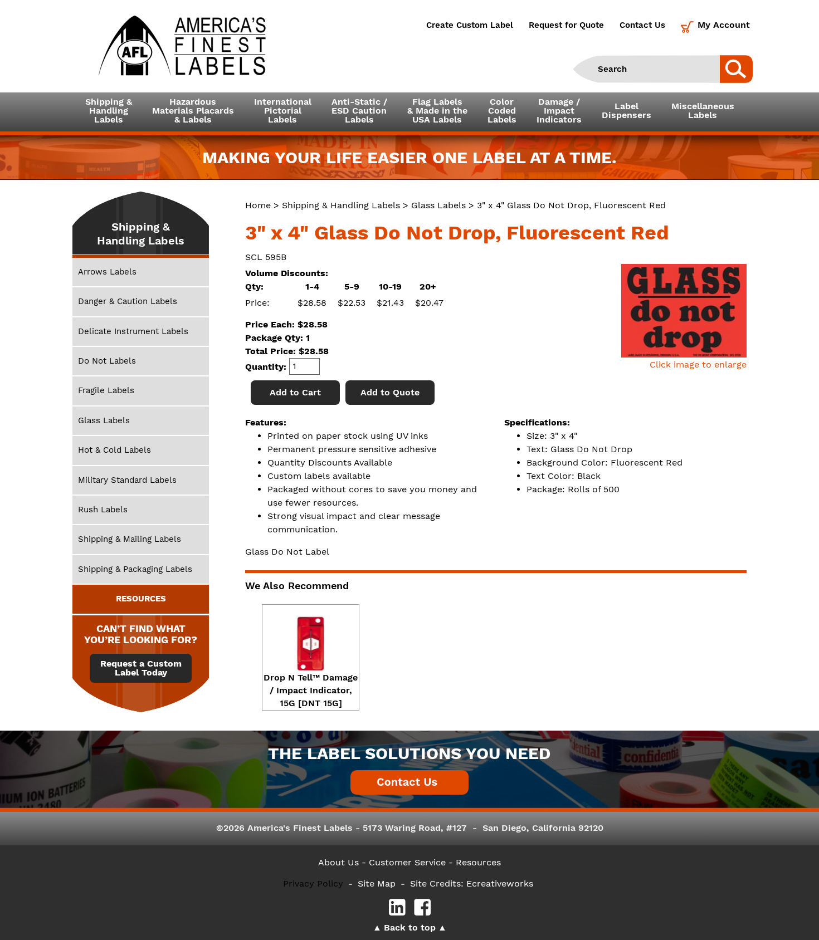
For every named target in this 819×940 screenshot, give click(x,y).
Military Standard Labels (127, 480)
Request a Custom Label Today (141, 668)
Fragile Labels (106, 390)
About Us (338, 862)
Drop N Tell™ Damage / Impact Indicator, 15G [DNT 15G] (311, 690)
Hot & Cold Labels (114, 450)
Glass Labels (438, 205)
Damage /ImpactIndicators (559, 110)
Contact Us (642, 25)
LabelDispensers (626, 110)
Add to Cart (295, 392)
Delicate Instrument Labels (133, 331)
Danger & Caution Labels (127, 301)
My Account (724, 24)
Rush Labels (103, 510)
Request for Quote (566, 25)
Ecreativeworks (499, 883)
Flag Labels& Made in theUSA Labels (437, 110)
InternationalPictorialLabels (282, 110)
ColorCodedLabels (502, 110)
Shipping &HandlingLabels (108, 110)
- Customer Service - (407, 862)
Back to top (410, 927)
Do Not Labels (107, 361)
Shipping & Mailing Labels (129, 539)
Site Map (377, 883)
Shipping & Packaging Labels (135, 569)
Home (258, 205)
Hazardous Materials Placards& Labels (193, 110)
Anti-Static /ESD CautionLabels (359, 110)
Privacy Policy (313, 883)
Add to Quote (390, 392)
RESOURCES (141, 599)
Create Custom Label (469, 25)
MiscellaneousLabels (702, 110)
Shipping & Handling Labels (341, 205)
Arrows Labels (107, 272)
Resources (478, 862)
